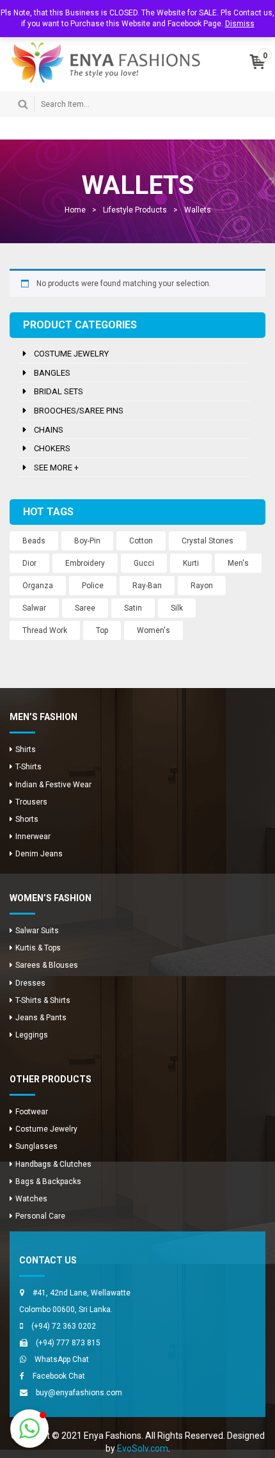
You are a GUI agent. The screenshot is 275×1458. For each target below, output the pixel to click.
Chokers (52, 448)
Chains (48, 430)
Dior (29, 563)
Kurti (191, 563)
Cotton (141, 540)
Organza (37, 585)
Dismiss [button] (240, 23)
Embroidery (85, 563)
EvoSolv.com (142, 1448)
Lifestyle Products (135, 209)
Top (102, 630)
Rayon (202, 585)
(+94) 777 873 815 (68, 1342)
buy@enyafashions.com (79, 1392)
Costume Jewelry (71, 353)
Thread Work (44, 630)
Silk (177, 608)
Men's (238, 563)
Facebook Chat (59, 1376)
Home (75, 209)
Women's (153, 630)
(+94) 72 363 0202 (63, 1326)
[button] (29, 1428)
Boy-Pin (87, 540)
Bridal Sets (58, 391)
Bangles (52, 373)
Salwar (34, 608)
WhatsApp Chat (62, 1359)
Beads (33, 540)
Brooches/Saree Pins (78, 410)
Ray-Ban (147, 585)
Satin (133, 608)
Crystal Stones (207, 540)
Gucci (144, 563)
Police (93, 585)
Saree (85, 608)
